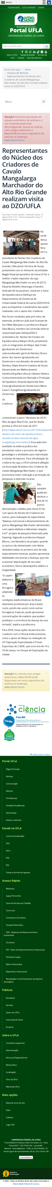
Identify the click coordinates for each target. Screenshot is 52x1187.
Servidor (9, 1005)
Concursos (10, 910)
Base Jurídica (11, 1065)
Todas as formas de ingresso (18, 872)
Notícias (9, 776)
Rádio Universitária (14, 964)
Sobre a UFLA (12, 55)
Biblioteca (10, 888)
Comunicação (12, 784)
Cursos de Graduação (15, 836)
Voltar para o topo (41, 754)
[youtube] (46, 51)
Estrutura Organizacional (16, 1057)
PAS (7, 858)
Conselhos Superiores (15, 1043)
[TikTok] (38, 51)
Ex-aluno (9, 1027)
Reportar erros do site (15, 1103)
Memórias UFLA (12, 1087)
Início (28, 69)
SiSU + (8, 850)
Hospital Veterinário (14, 925)
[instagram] (27, 51)
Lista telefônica (26, 1157)
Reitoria (9, 791)
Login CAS (10, 1125)
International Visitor (14, 1020)
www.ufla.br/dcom (14, 140)
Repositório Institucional (16, 971)
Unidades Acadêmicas (15, 805)
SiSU (8, 843)
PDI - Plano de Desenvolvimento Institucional (25, 950)
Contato (21, 58)
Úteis (8, 1110)
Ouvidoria (10, 942)
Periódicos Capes (13, 957)
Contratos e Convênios (16, 918)
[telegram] (42, 51)
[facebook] (23, 51)
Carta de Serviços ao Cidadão (18, 903)
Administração (12, 1050)
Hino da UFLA (12, 1079)
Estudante (10, 998)
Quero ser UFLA (12, 1012)
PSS (7, 865)
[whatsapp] (31, 51)
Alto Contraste (29, 7)
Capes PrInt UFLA (13, 896)
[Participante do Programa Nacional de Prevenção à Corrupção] (9, 734)
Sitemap (41, 7)
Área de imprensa (34, 58)
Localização (11, 1072)
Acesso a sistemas (13, 820)
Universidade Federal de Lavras (26, 1184)
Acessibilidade (14, 7)
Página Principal (12, 769)
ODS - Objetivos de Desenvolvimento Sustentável (21, 934)
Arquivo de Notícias (17, 73)
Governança (11, 813)
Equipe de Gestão (28, 55)
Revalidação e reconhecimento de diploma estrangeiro (23, 980)
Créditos (9, 1117)
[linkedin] (35, 51)
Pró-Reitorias (11, 798)
